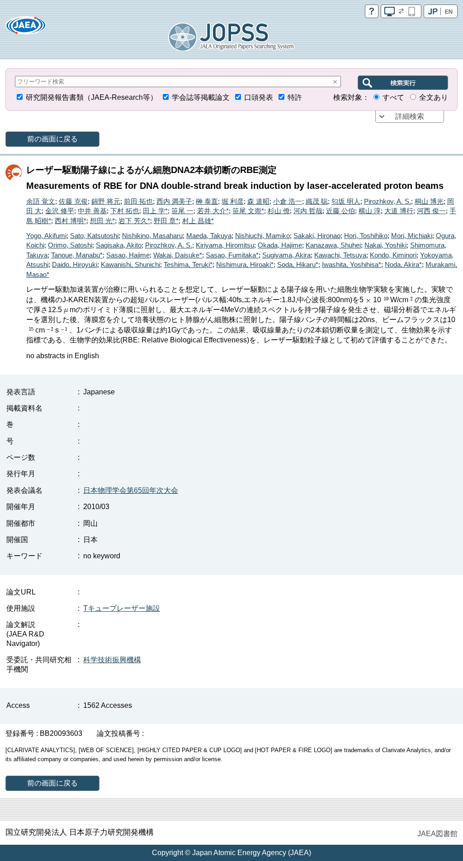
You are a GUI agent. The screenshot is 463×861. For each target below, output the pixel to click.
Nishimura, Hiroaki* (245, 264)
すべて (393, 97)
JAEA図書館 (437, 834)
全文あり (433, 97)
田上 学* (155, 211)
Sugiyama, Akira (286, 255)
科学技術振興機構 (112, 660)
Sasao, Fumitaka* (232, 255)
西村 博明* (70, 221)
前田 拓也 (138, 201)
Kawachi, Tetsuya (340, 255)
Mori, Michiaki (411, 235)
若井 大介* (213, 211)
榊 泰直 (207, 201)
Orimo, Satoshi (70, 245)
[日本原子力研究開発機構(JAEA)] (25, 28)
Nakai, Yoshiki (385, 245)
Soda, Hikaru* (297, 264)
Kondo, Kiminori (393, 255)
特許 (295, 97)
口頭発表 (258, 97)
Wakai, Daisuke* (177, 255)
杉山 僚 (279, 211)
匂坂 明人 (345, 201)
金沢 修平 (59, 211)
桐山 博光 (429, 201)
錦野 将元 (105, 201)
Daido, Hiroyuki (74, 264)
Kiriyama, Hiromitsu (225, 245)
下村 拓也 (124, 211)
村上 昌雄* (198, 221)
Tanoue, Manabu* (77, 255)
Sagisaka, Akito (119, 245)
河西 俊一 (431, 211)
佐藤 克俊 (73, 201)
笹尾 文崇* (248, 211)
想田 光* (102, 221)
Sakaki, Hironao (316, 235)
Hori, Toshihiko (365, 235)
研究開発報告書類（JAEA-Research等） (91, 97)
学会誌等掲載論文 (201, 97)
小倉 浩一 (287, 201)
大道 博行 (398, 211)
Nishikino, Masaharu (152, 235)
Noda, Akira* (403, 264)
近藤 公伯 (340, 211)
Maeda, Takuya (209, 235)
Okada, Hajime (280, 245)
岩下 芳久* (134, 221)
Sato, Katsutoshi (94, 235)
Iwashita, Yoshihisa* (351, 264)
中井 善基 (92, 211)
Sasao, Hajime (128, 255)
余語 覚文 (40, 201)
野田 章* (166, 221)
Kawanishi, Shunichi (130, 264)
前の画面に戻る (52, 139)
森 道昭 (258, 201)
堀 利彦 (233, 201)
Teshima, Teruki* (188, 264)
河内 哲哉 (307, 211)
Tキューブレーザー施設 (121, 608)
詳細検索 (409, 116)
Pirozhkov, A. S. (387, 201)
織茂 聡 (317, 201)
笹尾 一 (182, 211)
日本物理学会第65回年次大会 (130, 490)
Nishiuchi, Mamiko (262, 235)
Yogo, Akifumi (46, 235)
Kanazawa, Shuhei (333, 245)
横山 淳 (370, 211)
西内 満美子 (174, 201)
